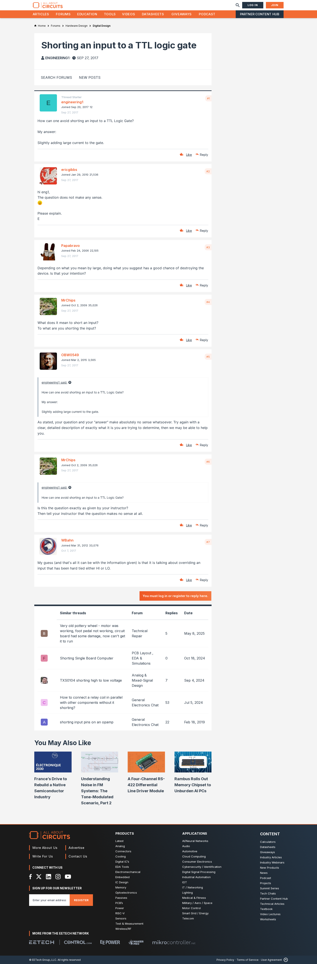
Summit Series (269, 888)
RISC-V (120, 913)
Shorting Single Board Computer (86, 658)
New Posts (89, 77)
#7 (208, 542)
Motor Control (191, 908)
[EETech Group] (41, 942)
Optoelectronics (126, 892)
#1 (208, 98)
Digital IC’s (122, 861)
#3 (208, 247)
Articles (41, 14)
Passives (121, 897)
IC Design (121, 882)
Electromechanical (127, 872)
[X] (39, 876)
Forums (63, 14)
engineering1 (57, 58)
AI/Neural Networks (195, 841)
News (264, 872)
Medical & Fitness (194, 897)
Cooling (120, 856)
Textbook (266, 909)
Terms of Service (248, 959)
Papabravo (70, 245)
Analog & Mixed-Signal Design (142, 680)
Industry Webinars (272, 862)
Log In (253, 5)
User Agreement (271, 959)
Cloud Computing (194, 856)
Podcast (207, 14)
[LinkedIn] (48, 876)
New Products (269, 867)
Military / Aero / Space (197, 903)
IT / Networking (192, 887)
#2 (208, 171)
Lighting (187, 892)
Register (81, 900)
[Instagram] (58, 876)
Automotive (189, 851)
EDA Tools (122, 866)
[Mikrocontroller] (173, 942)
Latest (119, 841)
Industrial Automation (196, 877)
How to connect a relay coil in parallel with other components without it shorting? (91, 702)
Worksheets (268, 919)
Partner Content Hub (259, 14)
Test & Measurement (129, 923)
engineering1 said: (54, 382)
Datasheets (153, 14)
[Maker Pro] (136, 942)
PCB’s (119, 903)
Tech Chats (268, 893)
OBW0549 (70, 355)
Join (274, 5)
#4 (208, 302)
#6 (208, 461)
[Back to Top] (285, 960)
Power (119, 908)
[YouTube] (68, 877)
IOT (184, 882)
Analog (120, 846)
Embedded (122, 877)
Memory (120, 887)
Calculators (268, 841)
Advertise (77, 848)
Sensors (120, 918)
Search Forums (56, 77)
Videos (128, 14)
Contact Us (78, 856)
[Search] (238, 5)
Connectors (123, 851)
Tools (110, 14)
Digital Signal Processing (198, 872)
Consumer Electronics (197, 861)
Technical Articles (272, 903)
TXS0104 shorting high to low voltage (91, 680)
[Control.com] (78, 942)
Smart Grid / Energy (195, 913)
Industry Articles (271, 857)
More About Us (45, 848)
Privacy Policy (225, 959)
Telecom (188, 918)
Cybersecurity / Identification (201, 866)
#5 (208, 356)
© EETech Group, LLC (42, 959)
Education (87, 14)
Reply (204, 154)
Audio (186, 846)
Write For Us (42, 856)
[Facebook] (30, 876)
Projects (265, 883)
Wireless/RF (123, 928)
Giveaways (181, 14)
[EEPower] (110, 942)
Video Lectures (270, 914)
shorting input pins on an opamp (86, 722)
